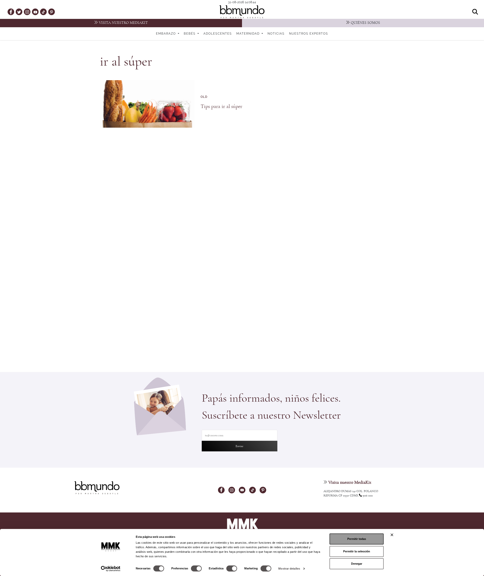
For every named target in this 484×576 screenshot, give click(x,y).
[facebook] (10, 11)
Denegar (356, 563)
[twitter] (19, 11)
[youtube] (35, 11)
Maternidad (248, 33)
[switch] (196, 568)
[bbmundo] (242, 11)
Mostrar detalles (289, 568)
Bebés (190, 33)
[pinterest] (51, 11)
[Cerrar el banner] (392, 534)
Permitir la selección (356, 551)
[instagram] (27, 11)
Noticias (276, 33)
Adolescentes (217, 33)
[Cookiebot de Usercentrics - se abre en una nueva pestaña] (110, 568)
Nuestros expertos (308, 33)
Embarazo (166, 33)
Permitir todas (356, 538)
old (204, 96)
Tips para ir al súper (221, 106)
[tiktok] (43, 11)
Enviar (239, 446)
